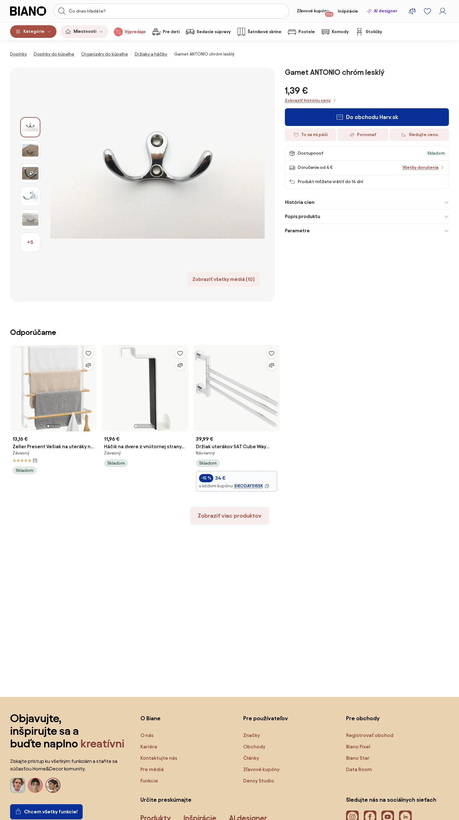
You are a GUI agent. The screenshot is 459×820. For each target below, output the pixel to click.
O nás (147, 735)
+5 (30, 242)
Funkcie (149, 780)
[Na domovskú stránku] (30, 11)
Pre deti (171, 31)
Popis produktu (302, 216)
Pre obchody (363, 718)
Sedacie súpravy (214, 31)
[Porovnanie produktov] (412, 11)
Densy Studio (258, 780)
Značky (251, 735)
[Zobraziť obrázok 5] (30, 219)
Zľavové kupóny (315, 12)
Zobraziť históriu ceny (308, 100)
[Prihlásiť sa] (442, 11)
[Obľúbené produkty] (427, 11)
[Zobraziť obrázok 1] (30, 127)
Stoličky (374, 31)
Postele (306, 31)
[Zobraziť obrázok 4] (30, 196)
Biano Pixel (358, 746)
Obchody (254, 746)
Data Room (359, 769)
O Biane (150, 718)
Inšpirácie (348, 11)
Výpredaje (135, 31)
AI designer (385, 11)
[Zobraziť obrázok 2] (30, 150)
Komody (340, 31)
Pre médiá (152, 769)
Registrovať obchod (369, 735)
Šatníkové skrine (264, 31)
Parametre (297, 230)
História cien (300, 202)
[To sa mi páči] (88, 353)
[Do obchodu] (157, 185)
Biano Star (357, 758)
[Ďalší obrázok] (91, 386)
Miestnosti (85, 31)
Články (251, 758)
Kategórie (33, 31)
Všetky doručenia (420, 167)
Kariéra (148, 746)
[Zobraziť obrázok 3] (30, 173)
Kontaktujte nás (158, 758)
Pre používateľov (265, 718)
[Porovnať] (88, 365)
